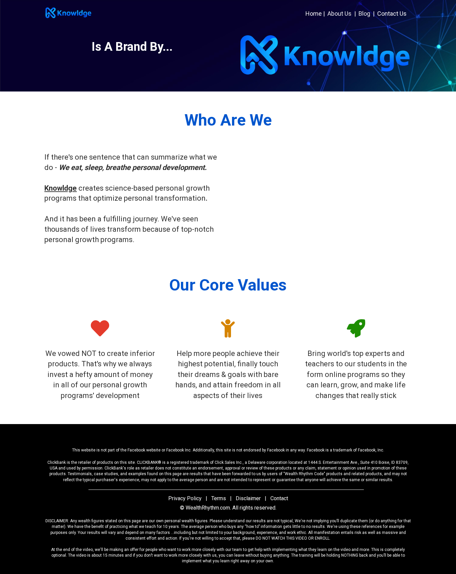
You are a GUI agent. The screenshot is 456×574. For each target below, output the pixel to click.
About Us (339, 13)
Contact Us (392, 13)
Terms (218, 498)
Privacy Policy (185, 498)
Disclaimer (248, 498)
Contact (279, 498)
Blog (364, 13)
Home (313, 13)
